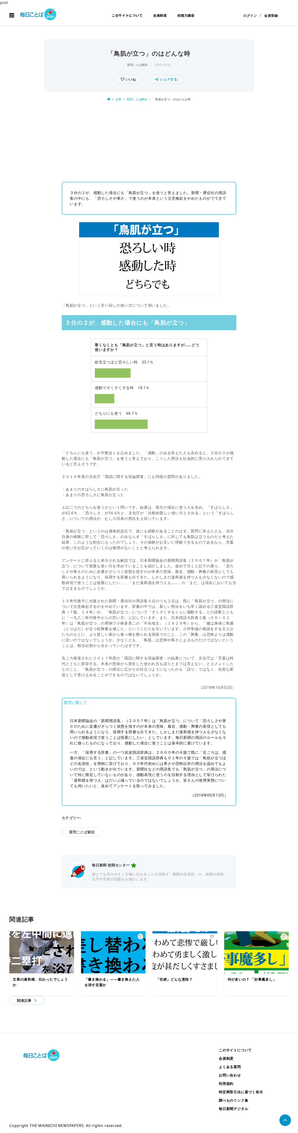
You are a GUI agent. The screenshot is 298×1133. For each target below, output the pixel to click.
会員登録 (271, 15)
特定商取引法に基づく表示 (241, 1091)
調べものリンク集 (233, 1100)
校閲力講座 (186, 15)
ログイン (250, 15)
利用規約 (226, 1083)
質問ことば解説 (137, 65)
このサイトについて (127, 15)
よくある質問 (230, 1066)
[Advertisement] (149, 140)
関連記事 (24, 1000)
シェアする (168, 79)
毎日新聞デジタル (233, 1108)
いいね (130, 79)
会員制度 (160, 15)
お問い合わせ (230, 1075)
